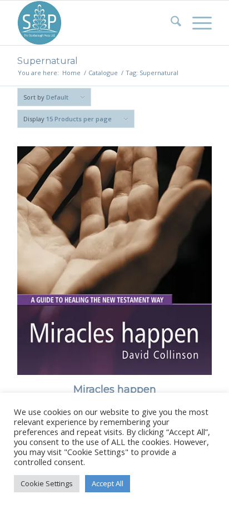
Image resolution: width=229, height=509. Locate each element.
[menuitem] (170, 23)
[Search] (170, 23)
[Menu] (196, 23)
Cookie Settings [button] (47, 483)
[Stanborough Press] (95, 23)
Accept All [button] (107, 483)
